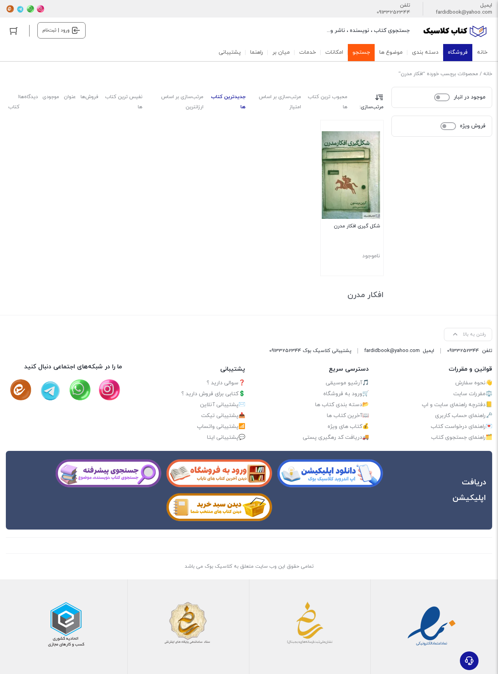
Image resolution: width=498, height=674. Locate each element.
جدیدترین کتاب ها (228, 102)
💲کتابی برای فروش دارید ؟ (213, 394)
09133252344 (393, 12)
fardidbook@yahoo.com (464, 12)
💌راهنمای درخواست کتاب (461, 426)
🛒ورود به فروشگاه (346, 394)
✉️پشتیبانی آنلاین (222, 404)
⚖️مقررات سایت (472, 394)
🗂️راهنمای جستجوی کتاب (461, 437)
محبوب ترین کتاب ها (327, 102)
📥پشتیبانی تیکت (223, 415)
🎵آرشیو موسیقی (347, 383)
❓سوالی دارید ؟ (226, 383)
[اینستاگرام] (40, 9)
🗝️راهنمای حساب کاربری (463, 415)
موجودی (50, 96)
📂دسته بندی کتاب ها (342, 404)
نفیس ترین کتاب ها (123, 102)
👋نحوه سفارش (473, 383)
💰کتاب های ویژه (348, 426)
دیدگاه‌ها (28, 96)
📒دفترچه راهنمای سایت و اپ (457, 404)
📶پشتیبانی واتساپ (221, 426)
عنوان (70, 96)
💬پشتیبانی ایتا (226, 437)
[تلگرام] (20, 9)
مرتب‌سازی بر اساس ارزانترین (182, 102)
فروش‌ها (89, 96)
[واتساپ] (30, 9)
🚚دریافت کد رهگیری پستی (336, 437)
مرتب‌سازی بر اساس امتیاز (280, 102)
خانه (487, 73)
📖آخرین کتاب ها (348, 415)
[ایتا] (10, 9)
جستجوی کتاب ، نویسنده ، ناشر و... (368, 30)
